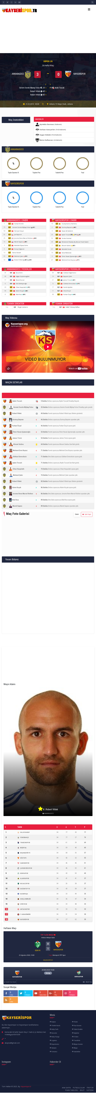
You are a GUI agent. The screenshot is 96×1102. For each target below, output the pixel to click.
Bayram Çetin (67, 276)
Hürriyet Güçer (19, 231)
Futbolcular (79, 1088)
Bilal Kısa (19, 294)
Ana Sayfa (66, 1088)
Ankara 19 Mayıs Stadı (57, 104)
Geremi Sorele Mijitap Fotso (21, 227)
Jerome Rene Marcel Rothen (23, 238)
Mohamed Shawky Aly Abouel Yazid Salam (75, 242)
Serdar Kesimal (66, 238)
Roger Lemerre (23, 307)
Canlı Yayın (87, 514)
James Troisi (67, 280)
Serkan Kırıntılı (19, 224)
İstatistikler (76, 1051)
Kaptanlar (76, 1033)
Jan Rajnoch (18, 234)
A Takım (75, 1037)
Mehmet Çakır (19, 256)
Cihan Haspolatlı (21, 287)
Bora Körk (19, 273)
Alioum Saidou (66, 245)
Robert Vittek (18, 260)
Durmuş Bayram (67, 227)
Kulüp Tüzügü (55, 1037)
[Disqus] (48, 598)
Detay (48, 973)
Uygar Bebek (45, 135)
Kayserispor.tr (26, 1086)
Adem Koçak (20, 291)
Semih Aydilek (67, 287)
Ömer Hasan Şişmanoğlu (70, 256)
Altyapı (75, 1048)
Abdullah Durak (66, 249)
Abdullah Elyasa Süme (21, 245)
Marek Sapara (18, 242)
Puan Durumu (77, 1025)
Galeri (77, 514)
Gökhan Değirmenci (69, 273)
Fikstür (75, 1022)
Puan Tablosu (71, 1090)
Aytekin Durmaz (47, 124)
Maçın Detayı (48, 960)
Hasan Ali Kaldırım (67, 231)
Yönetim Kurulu (55, 1025)
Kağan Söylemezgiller (23, 276)
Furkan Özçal (67, 294)
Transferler (76, 1040)
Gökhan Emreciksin (69, 283)
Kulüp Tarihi (54, 1029)
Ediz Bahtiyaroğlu (21, 283)
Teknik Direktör (78, 1029)
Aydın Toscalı (67, 235)
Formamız (54, 1051)
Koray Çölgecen (19, 249)
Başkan (53, 1022)
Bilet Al (88, 982)
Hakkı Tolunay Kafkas (72, 307)
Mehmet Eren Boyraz (69, 260)
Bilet (82, 1090)
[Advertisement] (48, 32)
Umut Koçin (67, 291)
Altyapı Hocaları (78, 1044)
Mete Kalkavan (46, 140)
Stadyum (53, 1048)
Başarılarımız (55, 1044)
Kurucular (54, 1033)
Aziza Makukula (66, 253)
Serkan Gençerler (47, 129)
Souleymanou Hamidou (69, 224)
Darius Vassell (16, 252)
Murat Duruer (20, 280)
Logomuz (54, 1040)
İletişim (90, 1090)
